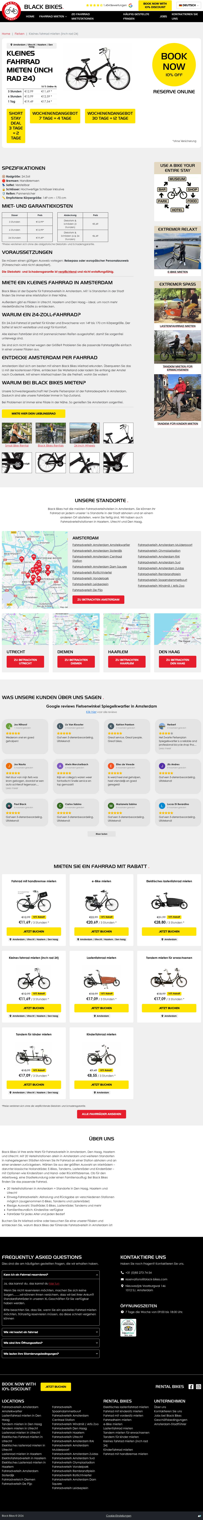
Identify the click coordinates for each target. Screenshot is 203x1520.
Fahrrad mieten (51, 16)
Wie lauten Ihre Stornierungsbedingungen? (31, 1353)
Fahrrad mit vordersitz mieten (123, 1415)
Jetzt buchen (33, 931)
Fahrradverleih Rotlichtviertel (92, 572)
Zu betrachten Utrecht (25, 661)
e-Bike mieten (112, 1424)
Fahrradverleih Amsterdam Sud (159, 562)
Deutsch (189, 5)
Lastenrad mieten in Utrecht (21, 1432)
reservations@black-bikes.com (146, 1279)
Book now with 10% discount (155, 5)
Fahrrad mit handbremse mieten (125, 1454)
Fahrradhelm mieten (117, 1419)
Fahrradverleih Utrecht (67, 1437)
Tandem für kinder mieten (121, 1437)
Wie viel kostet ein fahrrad (21, 1332)
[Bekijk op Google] (9, 726)
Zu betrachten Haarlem (126, 661)
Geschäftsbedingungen (170, 1419)
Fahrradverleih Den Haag (69, 1428)
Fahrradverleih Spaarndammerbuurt (162, 580)
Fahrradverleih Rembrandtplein (159, 574)
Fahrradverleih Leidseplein (90, 584)
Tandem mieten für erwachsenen (126, 1432)
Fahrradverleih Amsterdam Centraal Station (97, 558)
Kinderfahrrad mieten (118, 1449)
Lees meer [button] (165, 748)
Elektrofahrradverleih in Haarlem (24, 1458)
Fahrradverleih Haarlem (68, 1432)
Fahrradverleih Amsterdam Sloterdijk (97, 550)
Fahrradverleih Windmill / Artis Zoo (161, 585)
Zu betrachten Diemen (76, 661)
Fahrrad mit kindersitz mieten (123, 1411)
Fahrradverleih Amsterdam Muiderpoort (165, 545)
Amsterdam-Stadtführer (170, 1424)
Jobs (163, 16)
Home (30, 16)
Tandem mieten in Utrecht (20, 1428)
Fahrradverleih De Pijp (87, 590)
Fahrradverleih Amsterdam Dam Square (99, 566)
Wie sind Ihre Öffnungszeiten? (23, 1343)
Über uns (160, 1407)
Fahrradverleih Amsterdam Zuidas (161, 568)
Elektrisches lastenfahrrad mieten (126, 1407)
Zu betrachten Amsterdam (98, 599)
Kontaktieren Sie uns (168, 1411)
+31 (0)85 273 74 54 (138, 1272)
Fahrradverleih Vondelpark (90, 578)
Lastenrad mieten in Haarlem (22, 1454)
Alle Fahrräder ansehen (101, 1114)
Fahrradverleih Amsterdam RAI (159, 556)
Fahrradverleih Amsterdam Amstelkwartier (101, 545)
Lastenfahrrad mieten (118, 1428)
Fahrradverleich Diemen (18, 1479)
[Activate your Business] (199, 1515)
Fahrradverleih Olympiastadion (159, 550)
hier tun (54, 1283)
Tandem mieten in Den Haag (22, 1424)
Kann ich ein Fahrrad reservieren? (26, 1274)
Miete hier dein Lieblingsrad (34, 413)
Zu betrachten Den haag (177, 661)
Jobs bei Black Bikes (167, 1415)
